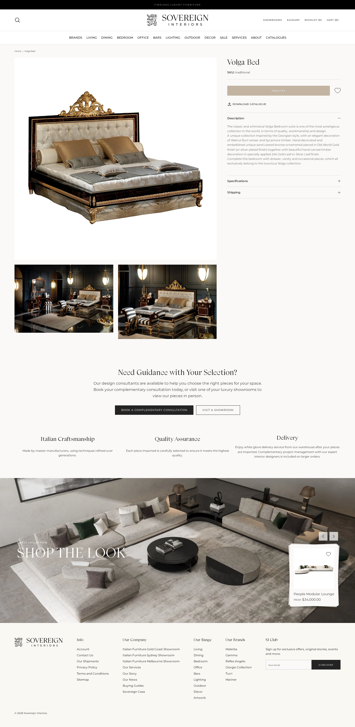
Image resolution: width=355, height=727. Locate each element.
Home (17, 51)
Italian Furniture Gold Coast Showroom (151, 649)
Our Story (130, 673)
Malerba (231, 649)
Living (198, 649)
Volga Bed (29, 51)
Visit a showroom (218, 410)
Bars (157, 37)
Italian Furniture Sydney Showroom (149, 655)
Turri (229, 673)
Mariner (231, 679)
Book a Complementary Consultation (154, 410)
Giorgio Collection (239, 667)
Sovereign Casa (134, 691)
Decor (210, 37)
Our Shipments (88, 661)
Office (198, 667)
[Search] (17, 20)
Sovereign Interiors (35, 713)
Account (83, 649)
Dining (198, 655)
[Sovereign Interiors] (177, 20)
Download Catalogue (249, 104)
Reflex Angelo (235, 661)
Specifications (237, 181)
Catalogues (276, 37)
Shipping (233, 192)
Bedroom (201, 661)
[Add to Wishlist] (338, 91)
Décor (198, 691)
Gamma (231, 655)
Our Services (132, 667)
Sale (223, 37)
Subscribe (326, 664)
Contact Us (85, 655)
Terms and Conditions (93, 673)
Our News (130, 679)
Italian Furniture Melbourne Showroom (151, 661)
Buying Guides (133, 685)
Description (235, 118)
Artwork (200, 697)
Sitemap (83, 679)
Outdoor (192, 37)
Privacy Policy (87, 667)
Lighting (173, 37)
